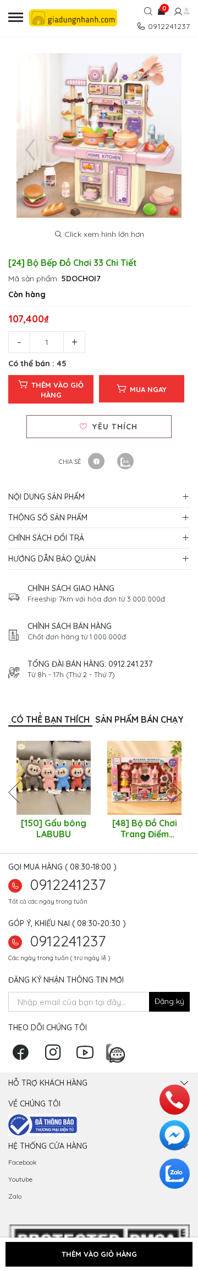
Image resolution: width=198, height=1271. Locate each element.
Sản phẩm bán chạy (139, 719)
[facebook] (23, 1056)
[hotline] (175, 1100)
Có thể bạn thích (50, 719)
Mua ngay (148, 389)
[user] (176, 12)
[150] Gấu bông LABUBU (53, 828)
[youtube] (88, 1056)
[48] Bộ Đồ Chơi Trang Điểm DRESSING (144, 828)
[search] (148, 13)
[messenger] (175, 1135)
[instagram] (55, 1056)
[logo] (74, 17)
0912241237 (68, 884)
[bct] (42, 1124)
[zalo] (117, 1051)
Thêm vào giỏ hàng (57, 390)
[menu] (15, 18)
